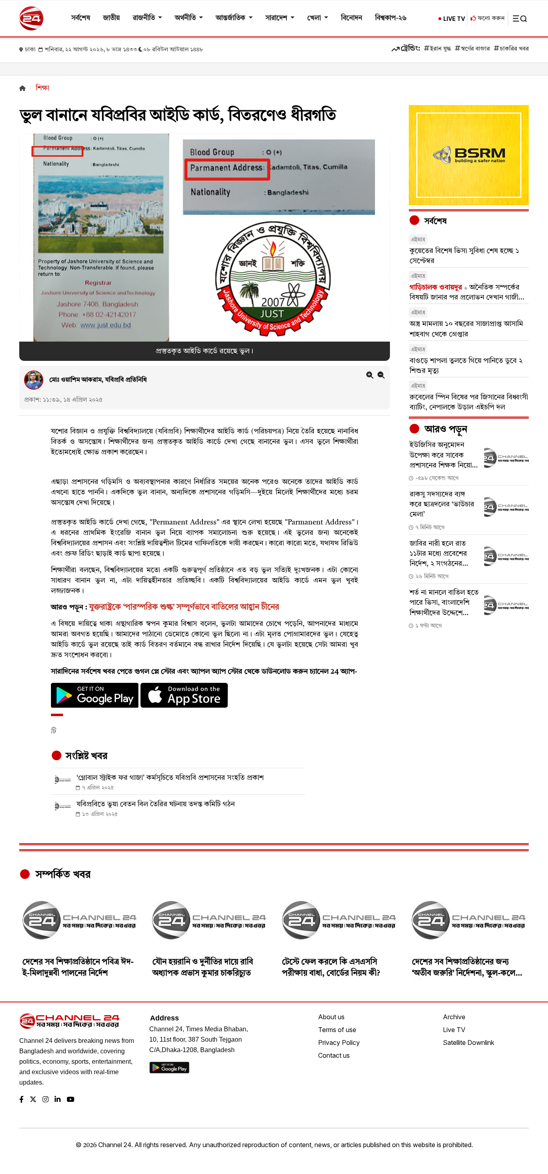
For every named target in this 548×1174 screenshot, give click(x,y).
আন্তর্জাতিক (231, 18)
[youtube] (70, 1100)
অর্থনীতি (186, 18)
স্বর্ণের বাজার (475, 49)
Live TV (454, 1030)
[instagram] (46, 1100)
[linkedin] (58, 1100)
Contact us (334, 1055)
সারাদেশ (277, 18)
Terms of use (337, 1030)
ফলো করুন (490, 19)
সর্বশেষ (80, 18)
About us (331, 1017)
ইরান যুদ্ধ (440, 49)
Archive (454, 1017)
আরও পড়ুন (444, 430)
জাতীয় (111, 18)
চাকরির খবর (514, 49)
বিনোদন (351, 18)
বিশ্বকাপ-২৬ (391, 18)
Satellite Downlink (468, 1042)
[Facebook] (21, 1100)
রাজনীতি (144, 18)
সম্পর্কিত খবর (62, 875)
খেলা (315, 18)
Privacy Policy (339, 1042)
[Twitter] (33, 1100)
